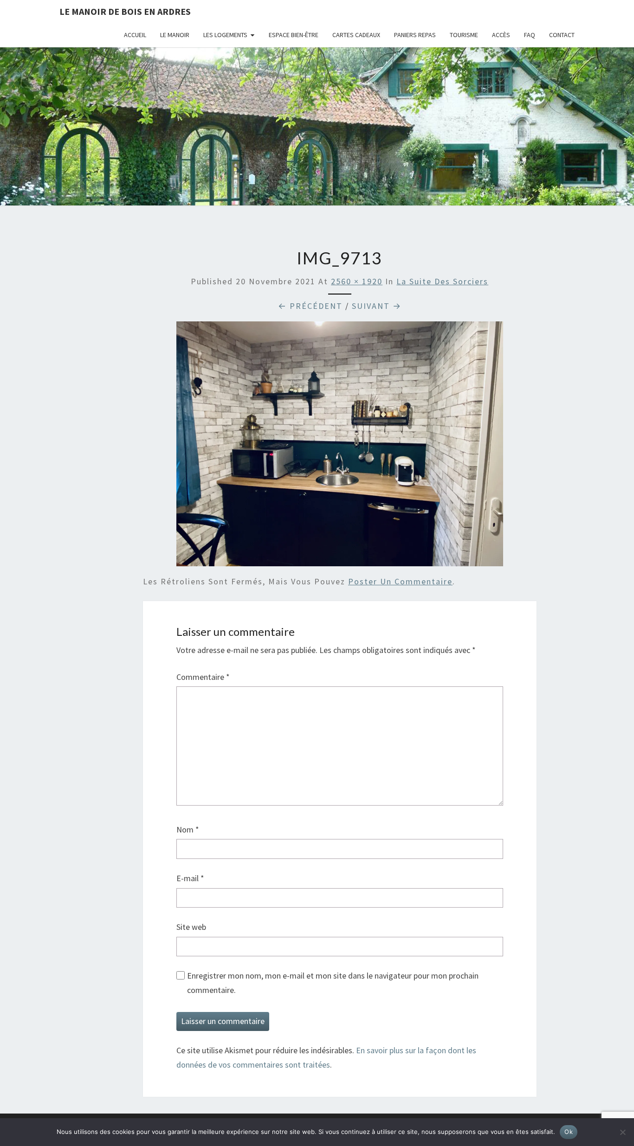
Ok (568, 1131)
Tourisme (464, 35)
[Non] (622, 1132)
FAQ (529, 35)
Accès (501, 35)
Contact (562, 35)
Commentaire (203, 677)
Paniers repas (415, 35)
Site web (191, 927)
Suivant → (376, 306)
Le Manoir (174, 35)
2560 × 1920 (356, 281)
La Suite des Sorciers (442, 281)
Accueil (135, 35)
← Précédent (310, 306)
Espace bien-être (293, 35)
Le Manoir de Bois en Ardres (125, 11)
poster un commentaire (400, 581)
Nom (187, 829)
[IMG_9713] (339, 447)
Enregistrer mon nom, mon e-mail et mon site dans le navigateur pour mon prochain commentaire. (333, 982)
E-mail (190, 878)
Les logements (225, 35)
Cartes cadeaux (356, 35)
